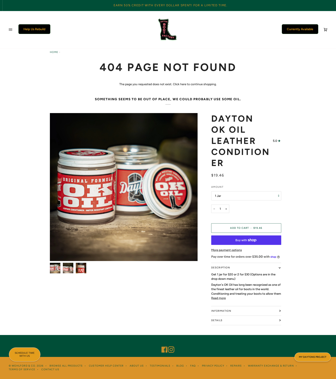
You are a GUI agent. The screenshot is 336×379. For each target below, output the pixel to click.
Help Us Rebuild (34, 29)
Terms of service (22, 369)
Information (221, 310)
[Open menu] (14, 29)
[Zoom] (56, 254)
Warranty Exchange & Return (271, 365)
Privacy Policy (213, 365)
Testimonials (160, 365)
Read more (218, 298)
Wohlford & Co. (24, 365)
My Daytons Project (312, 357)
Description (220, 267)
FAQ (193, 365)
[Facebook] (162, 344)
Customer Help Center (106, 365)
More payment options (226, 250)
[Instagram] (169, 344)
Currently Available (300, 29)
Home (54, 52)
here (183, 84)
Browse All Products (66, 365)
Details (217, 320)
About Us (137, 365)
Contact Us (50, 369)
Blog (180, 365)
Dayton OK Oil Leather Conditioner (240, 140)
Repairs (236, 365)
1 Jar (218, 196)
